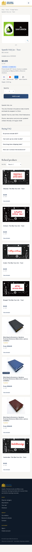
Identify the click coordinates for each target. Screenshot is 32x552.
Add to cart (16, 96)
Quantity (6, 88)
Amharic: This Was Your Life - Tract (13, 226)
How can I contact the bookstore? (14, 149)
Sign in (3, 528)
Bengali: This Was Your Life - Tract (13, 300)
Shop (3, 9)
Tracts (7, 9)
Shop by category (7, 500)
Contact (4, 520)
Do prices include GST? (10, 133)
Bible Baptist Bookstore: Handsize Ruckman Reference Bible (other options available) (15, 338)
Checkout (4, 508)
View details (6, 201)
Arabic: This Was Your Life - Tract (13, 263)
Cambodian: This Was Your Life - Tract (14, 457)
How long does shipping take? (12, 144)
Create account (6, 531)
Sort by (4, 164)
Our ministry (5, 515)
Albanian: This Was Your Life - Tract (14, 189)
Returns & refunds (7, 518)
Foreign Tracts (14, 9)
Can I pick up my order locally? (13, 139)
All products (5, 502)
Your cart (4, 505)
